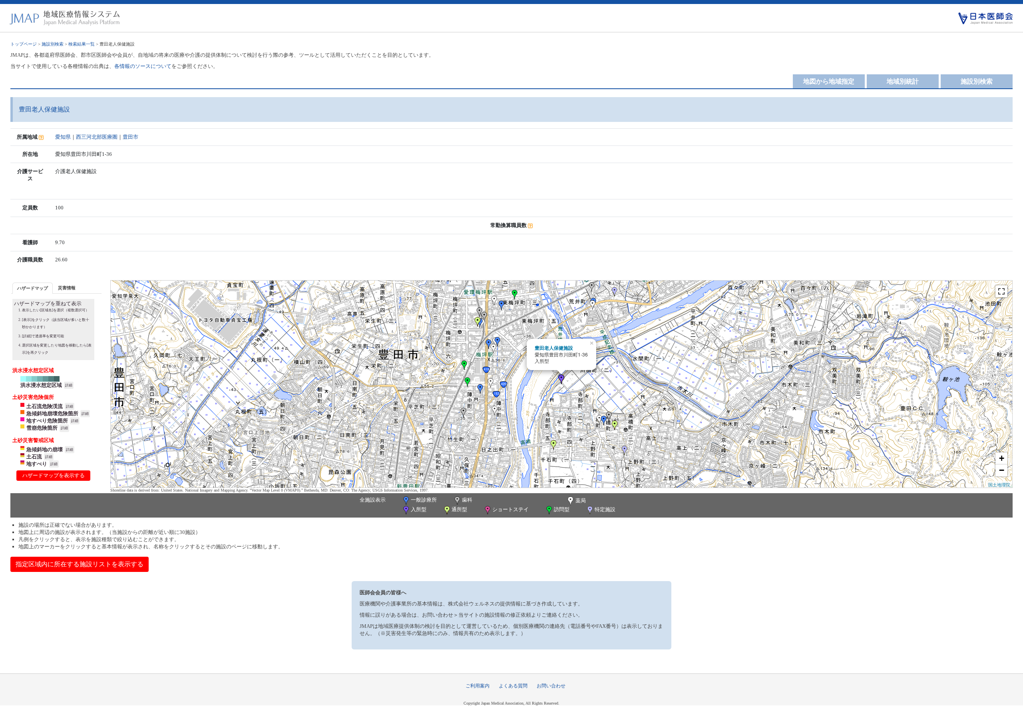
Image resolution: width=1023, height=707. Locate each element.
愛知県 (63, 137)
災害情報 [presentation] (67, 287)
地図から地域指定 (828, 81)
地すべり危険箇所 (47, 421)
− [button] (1001, 470)
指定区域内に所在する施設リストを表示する (79, 564)
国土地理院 (999, 484)
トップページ (23, 44)
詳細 (68, 385)
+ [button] (1001, 458)
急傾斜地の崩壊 (44, 449)
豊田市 (130, 137)
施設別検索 (53, 44)
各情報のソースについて (142, 66)
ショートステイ (510, 509)
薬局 (580, 501)
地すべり (36, 464)
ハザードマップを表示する (53, 475)
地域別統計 (903, 81)
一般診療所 (424, 500)
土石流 (34, 457)
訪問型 (561, 509)
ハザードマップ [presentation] (32, 288)
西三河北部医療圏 (96, 137)
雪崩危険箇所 (42, 428)
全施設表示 (373, 500)
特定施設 (605, 509)
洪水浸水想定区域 (41, 385)
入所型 (418, 509)
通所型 (459, 509)
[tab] (32, 288)
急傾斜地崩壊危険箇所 (52, 413)
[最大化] (1001, 291)
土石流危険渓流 (44, 406)
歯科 (467, 500)
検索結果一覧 (81, 44)
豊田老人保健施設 (554, 347)
